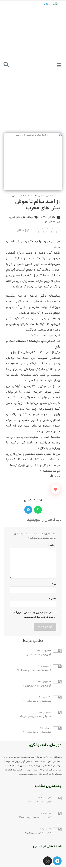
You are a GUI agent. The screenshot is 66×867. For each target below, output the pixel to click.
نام (54, 584)
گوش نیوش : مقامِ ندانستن (38, 654)
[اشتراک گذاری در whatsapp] (38, 510)
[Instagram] (47, 860)
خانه (58, 196)
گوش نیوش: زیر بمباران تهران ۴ (36, 685)
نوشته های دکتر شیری (46, 196)
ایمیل (52, 599)
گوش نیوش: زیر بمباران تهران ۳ (36, 701)
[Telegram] (57, 860)
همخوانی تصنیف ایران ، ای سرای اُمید (34, 716)
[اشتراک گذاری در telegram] (28, 510)
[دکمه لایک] (55, 489)
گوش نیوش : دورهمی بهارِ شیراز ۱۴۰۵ (34, 670)
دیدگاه (52, 546)
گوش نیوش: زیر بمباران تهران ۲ (37, 732)
